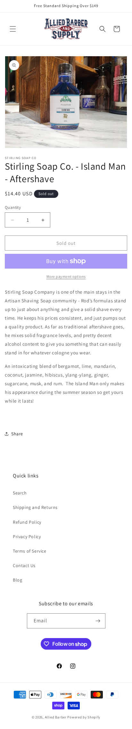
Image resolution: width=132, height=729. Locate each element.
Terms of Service (29, 551)
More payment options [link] (66, 276)
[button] (13, 29)
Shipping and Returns (35, 507)
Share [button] (17, 434)
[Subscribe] (98, 620)
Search (20, 493)
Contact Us (24, 565)
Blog (17, 580)
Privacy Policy (27, 536)
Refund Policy (27, 522)
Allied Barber (56, 717)
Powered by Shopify (83, 717)
